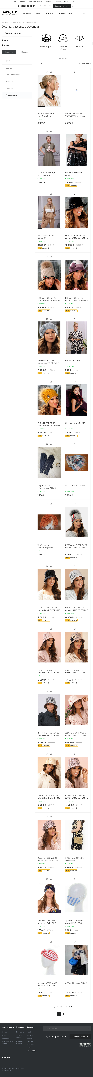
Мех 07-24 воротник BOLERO (47, 236)
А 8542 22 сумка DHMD (76, 983)
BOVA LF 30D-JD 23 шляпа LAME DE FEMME (76, 299)
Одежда (58, 1)
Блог (4, 1035)
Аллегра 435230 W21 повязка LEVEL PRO (47, 984)
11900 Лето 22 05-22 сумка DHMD (74, 859)
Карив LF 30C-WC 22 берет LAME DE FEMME (48, 859)
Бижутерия (46, 46)
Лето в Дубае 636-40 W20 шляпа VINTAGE (75, 114)
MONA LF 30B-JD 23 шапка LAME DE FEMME (49, 299)
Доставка (20, 1032)
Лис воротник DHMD (75, 423)
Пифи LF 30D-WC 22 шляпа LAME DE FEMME (49, 609)
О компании (8, 1027)
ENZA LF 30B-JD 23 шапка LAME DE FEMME (49, 424)
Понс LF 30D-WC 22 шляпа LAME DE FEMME (76, 609)
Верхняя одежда (35, 1)
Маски (79, 46)
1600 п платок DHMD (75, 486)
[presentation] (35, 43)
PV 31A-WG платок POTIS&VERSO (46, 114)
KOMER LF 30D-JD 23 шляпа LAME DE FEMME (76, 236)
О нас (4, 1032)
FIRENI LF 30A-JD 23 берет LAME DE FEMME (48, 362)
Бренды (23, 1)
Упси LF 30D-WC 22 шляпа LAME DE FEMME (49, 671)
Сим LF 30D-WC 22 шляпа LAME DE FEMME (76, 671)
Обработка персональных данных (8, 1041)
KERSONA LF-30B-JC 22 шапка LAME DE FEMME (76, 546)
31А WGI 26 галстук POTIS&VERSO (46, 174)
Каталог (30, 1027)
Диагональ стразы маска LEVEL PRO (74, 922)
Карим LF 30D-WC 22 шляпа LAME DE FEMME (76, 796)
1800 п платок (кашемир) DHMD (46, 546)
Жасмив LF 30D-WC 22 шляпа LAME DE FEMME (49, 734)
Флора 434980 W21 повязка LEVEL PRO (47, 922)
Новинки (48, 1)
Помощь (20, 1027)
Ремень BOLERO (73, 361)
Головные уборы (63, 47)
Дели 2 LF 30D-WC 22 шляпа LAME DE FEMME (76, 734)
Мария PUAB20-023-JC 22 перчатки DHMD (48, 487)
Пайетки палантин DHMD (74, 174)
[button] (60, 58)
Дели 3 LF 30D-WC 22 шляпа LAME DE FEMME (49, 796)
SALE (15, 1)
